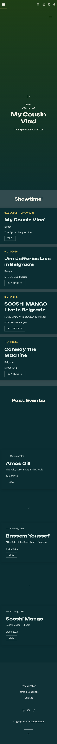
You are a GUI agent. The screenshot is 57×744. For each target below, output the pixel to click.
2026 (21, 456)
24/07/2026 (12, 476)
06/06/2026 (12, 631)
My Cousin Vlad (24, 219)
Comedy (14, 456)
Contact (29, 697)
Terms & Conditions (28, 691)
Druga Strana (37, 721)
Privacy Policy (28, 686)
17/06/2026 (12, 549)
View (11, 239)
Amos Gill (18, 463)
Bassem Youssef (28, 536)
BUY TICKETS (16, 284)
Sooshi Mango (24, 619)
